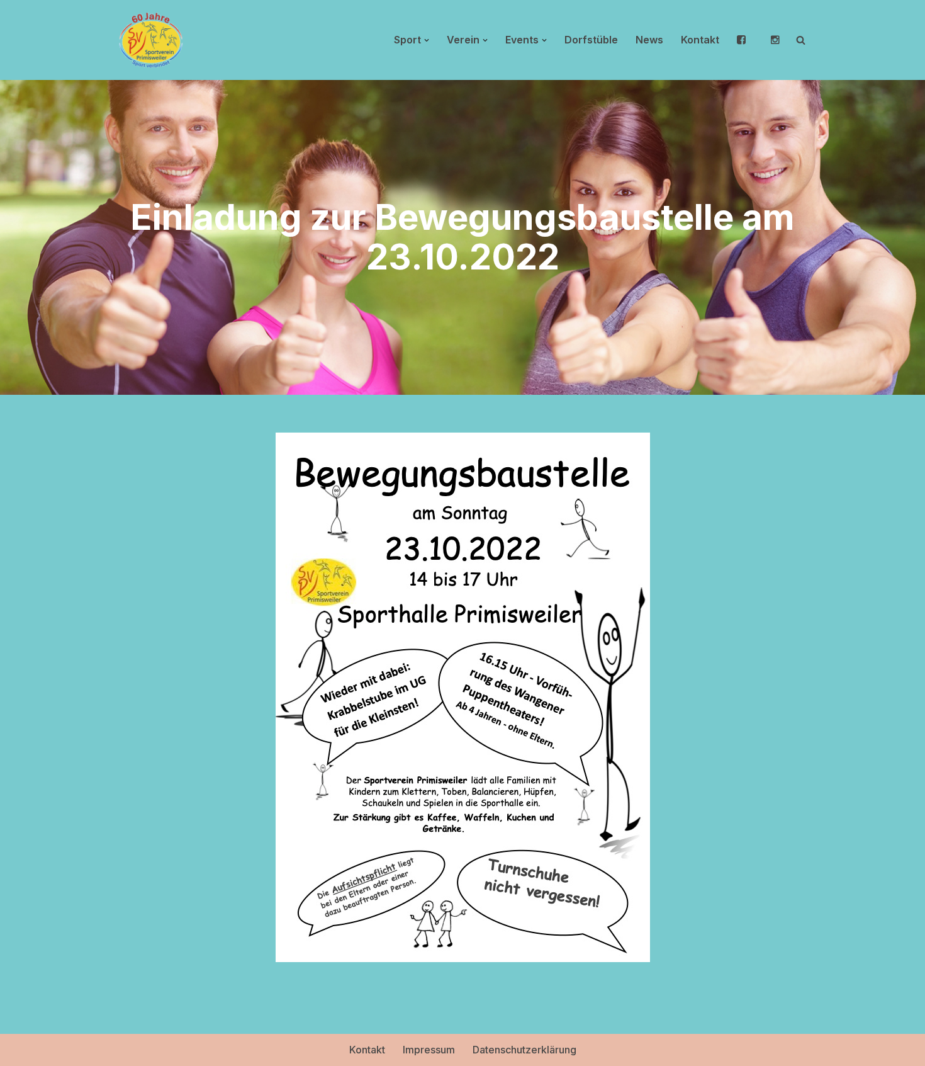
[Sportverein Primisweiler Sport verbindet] (151, 40)
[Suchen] (800, 40)
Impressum (429, 1049)
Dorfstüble (591, 39)
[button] (426, 40)
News (649, 39)
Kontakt (700, 39)
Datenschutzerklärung (524, 1049)
